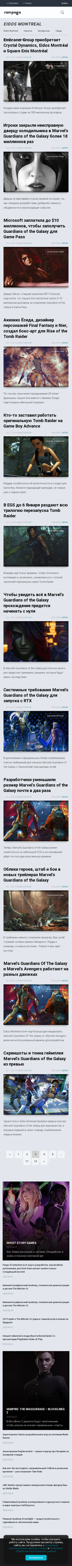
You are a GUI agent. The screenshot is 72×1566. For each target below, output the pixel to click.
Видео (6, 39)
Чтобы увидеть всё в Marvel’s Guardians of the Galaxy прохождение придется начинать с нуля (36, 641)
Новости (28, 31)
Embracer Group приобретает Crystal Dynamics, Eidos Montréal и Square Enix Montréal (35, 45)
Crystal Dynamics (54, 66)
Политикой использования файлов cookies (33, 1547)
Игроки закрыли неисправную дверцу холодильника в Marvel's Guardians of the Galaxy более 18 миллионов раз (36, 172)
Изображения (22, 39)
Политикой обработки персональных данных (39, 1550)
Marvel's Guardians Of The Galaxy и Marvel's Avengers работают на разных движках (35, 969)
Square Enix (58, 351)
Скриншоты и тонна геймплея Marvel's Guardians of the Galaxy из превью (34, 1058)
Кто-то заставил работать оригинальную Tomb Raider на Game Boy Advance (33, 421)
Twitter (28, 3)
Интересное (44, 31)
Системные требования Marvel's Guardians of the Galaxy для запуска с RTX (35, 695)
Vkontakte (13, 3)
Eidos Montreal (22, 24)
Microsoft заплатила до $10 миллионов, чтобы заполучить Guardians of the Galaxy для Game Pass (36, 267)
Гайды (59, 31)
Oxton (65, 57)
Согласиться (36, 1557)
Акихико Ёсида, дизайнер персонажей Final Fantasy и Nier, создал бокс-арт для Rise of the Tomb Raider (36, 367)
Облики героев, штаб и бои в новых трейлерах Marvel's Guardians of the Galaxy (31, 875)
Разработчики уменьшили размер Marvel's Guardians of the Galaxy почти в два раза (35, 785)
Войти (65, 3)
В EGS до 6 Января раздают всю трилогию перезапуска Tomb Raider (35, 510)
